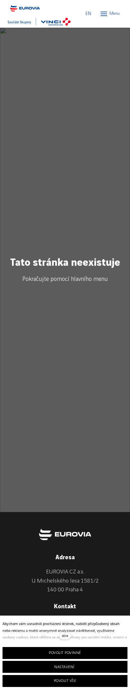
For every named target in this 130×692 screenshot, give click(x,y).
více (65, 636)
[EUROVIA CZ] (36, 8)
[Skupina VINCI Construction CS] (39, 22)
